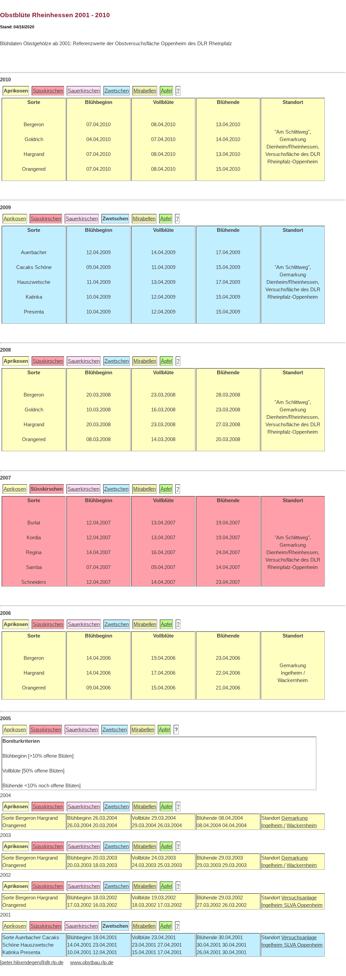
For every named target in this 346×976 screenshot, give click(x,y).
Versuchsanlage (299, 897)
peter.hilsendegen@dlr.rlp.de (32, 962)
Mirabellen (145, 90)
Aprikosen (15, 218)
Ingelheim (272, 905)
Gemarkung (294, 818)
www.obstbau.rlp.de (91, 962)
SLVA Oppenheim (303, 905)
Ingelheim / (273, 825)
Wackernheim (302, 825)
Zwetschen (117, 90)
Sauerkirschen (84, 90)
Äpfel (166, 90)
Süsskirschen (48, 90)
